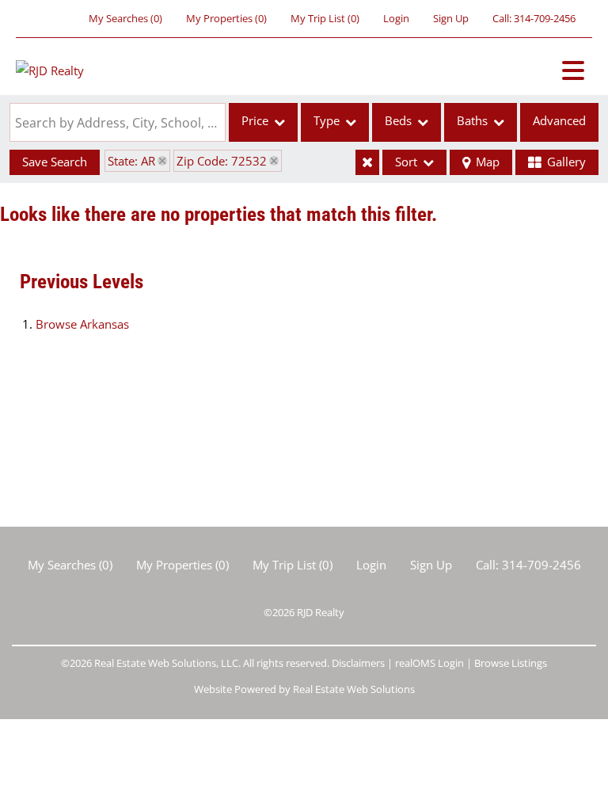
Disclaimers (358, 663)
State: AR (131, 161)
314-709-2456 (545, 18)
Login (396, 18)
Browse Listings (510, 663)
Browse (82, 324)
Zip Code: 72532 (222, 161)
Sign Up (451, 18)
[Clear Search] (367, 162)
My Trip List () (325, 18)
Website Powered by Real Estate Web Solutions (304, 689)
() (125, 18)
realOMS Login (429, 663)
